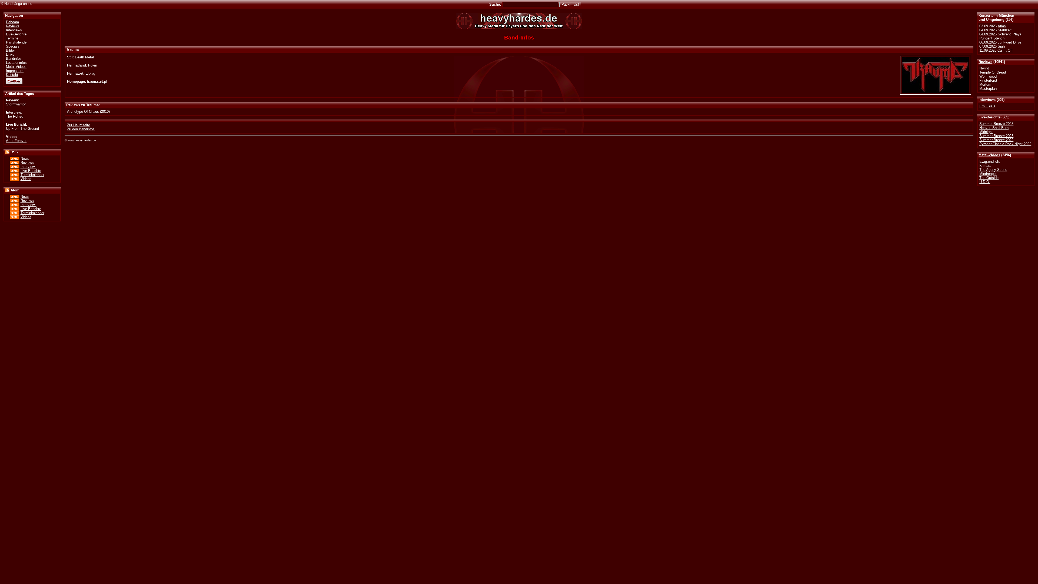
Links (10, 54)
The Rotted (14, 116)
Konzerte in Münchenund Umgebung (996, 18)
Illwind (984, 68)
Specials (12, 46)
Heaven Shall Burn (994, 128)
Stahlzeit (1005, 30)
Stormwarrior (16, 104)
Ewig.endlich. (989, 162)
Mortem (985, 84)
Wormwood (988, 76)
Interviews (987, 100)
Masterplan (988, 89)
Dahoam (12, 22)
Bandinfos (14, 59)
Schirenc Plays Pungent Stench (1000, 36)
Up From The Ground (22, 129)
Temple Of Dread (992, 72)
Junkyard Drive (1009, 42)
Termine (12, 38)
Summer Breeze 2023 (996, 136)
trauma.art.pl (97, 81)
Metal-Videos (989, 155)
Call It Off (1005, 50)
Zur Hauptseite (78, 125)
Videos (26, 179)
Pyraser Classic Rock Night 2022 (1005, 144)
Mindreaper (988, 174)
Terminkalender (32, 175)
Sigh (1001, 46)
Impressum (15, 71)
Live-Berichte (989, 117)
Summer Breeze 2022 (996, 140)
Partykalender (17, 42)
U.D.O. (984, 182)
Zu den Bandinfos (81, 129)
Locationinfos (16, 63)
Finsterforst (988, 80)
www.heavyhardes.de (82, 140)
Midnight (986, 132)
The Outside (989, 178)
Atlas (1002, 26)
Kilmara (985, 166)
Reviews (985, 62)
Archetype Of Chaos (83, 112)
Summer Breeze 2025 (996, 124)
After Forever (16, 141)
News (25, 159)
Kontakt (12, 75)
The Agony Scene (993, 170)
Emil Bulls (987, 106)
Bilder (10, 50)
